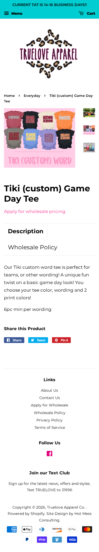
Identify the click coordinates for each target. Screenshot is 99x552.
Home (9, 96)
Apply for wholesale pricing (34, 211)
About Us (49, 390)
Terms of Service (49, 427)
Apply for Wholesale (49, 405)
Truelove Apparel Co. (66, 507)
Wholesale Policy (32, 247)
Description (25, 231)
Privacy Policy (49, 420)
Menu (16, 13)
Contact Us (49, 397)
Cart (90, 13)
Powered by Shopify (26, 513)
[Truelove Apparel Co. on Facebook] (49, 454)
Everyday (32, 96)
